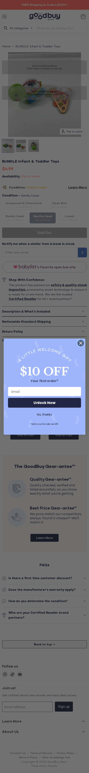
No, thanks (44, 414)
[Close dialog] (81, 343)
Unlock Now (44, 402)
